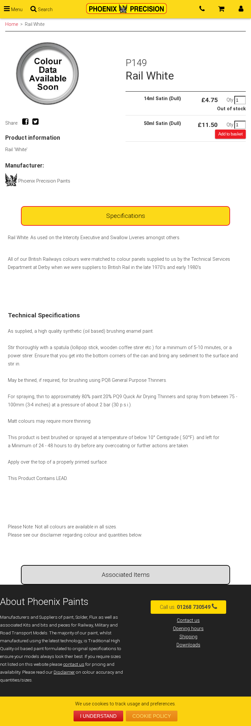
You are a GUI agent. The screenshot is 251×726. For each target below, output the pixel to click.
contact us (73, 664)
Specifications (125, 216)
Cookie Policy (151, 716)
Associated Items (126, 574)
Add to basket (230, 134)
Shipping (188, 637)
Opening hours (188, 628)
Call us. (185, 607)
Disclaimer (64, 672)
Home (11, 24)
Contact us (188, 620)
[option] (65, 73)
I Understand (98, 716)
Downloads (188, 645)
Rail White (34, 24)
